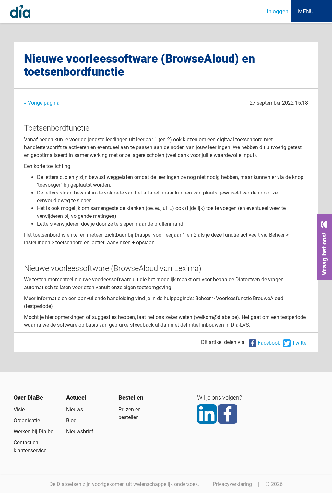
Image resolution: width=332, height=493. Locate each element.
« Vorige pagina (42, 103)
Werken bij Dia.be (33, 431)
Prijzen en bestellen (129, 413)
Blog (71, 420)
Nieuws (74, 409)
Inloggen (277, 11)
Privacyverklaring (232, 484)
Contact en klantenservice (30, 446)
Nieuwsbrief (79, 431)
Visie (19, 409)
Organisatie (27, 420)
